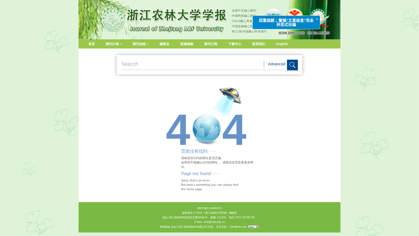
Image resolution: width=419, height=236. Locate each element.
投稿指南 (186, 44)
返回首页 (232, 162)
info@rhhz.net (238, 226)
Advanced (276, 64)
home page (194, 189)
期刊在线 (139, 44)
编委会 (164, 44)
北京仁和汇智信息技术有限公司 (189, 226)
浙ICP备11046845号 (209, 208)
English (282, 44)
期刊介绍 (112, 44)
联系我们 (258, 44)
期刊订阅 (210, 44)
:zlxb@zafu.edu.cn (214, 222)
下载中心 (234, 44)
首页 (91, 44)
